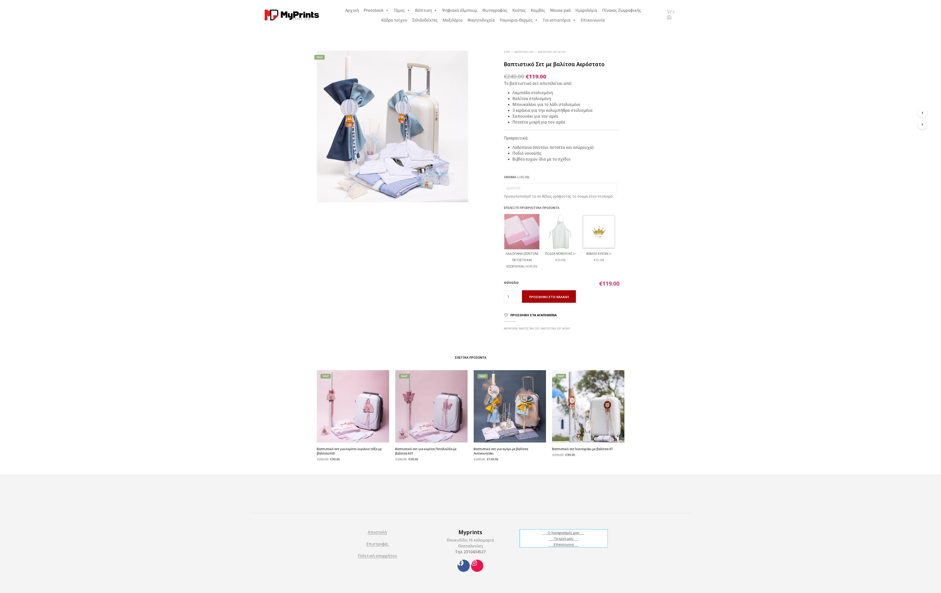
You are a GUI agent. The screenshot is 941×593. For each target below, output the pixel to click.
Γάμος (399, 10)
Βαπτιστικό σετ (524, 52)
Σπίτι (507, 52)
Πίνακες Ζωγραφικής (621, 10)
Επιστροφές (377, 544)
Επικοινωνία (593, 20)
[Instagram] (477, 566)
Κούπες (519, 10)
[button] (670, 12)
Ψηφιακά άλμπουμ (459, 10)
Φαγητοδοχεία (481, 20)
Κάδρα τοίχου (394, 20)
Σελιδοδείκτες (425, 20)
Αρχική (352, 10)
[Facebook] (464, 566)
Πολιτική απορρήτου (377, 556)
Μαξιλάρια (453, 20)
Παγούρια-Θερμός (516, 20)
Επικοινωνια (564, 544)
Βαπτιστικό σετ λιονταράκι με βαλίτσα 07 (582, 449)
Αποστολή (377, 532)
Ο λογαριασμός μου (563, 533)
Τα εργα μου (563, 539)
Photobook (374, 10)
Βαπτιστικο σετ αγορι (551, 52)
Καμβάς (538, 10)
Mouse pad (560, 10)
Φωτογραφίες (495, 10)
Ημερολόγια (586, 10)
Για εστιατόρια (556, 20)
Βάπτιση (423, 10)
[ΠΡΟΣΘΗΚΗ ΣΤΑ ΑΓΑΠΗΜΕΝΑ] (353, 430)
